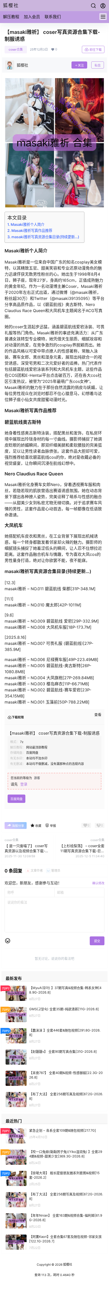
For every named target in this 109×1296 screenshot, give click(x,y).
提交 (97, 941)
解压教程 (11, 16)
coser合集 (16, 49)
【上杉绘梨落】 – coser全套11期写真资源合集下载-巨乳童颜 (82, 851)
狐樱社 (67, 1264)
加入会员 (32, 16)
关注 (81, 65)
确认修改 (98, 883)
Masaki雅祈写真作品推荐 (31, 230)
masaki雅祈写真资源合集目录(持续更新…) (45, 237)
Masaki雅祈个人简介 (27, 224)
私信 (98, 65)
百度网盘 (16, 799)
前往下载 (95, 50)
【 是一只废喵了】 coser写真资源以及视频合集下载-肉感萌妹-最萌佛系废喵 (27, 851)
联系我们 (53, 16)
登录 (23, 784)
